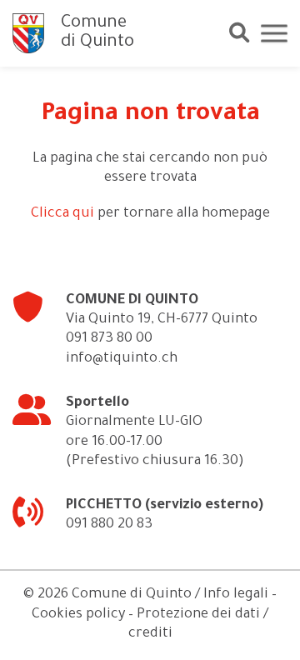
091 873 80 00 (109, 340)
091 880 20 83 (109, 525)
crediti (150, 634)
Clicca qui (62, 214)
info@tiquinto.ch (122, 360)
